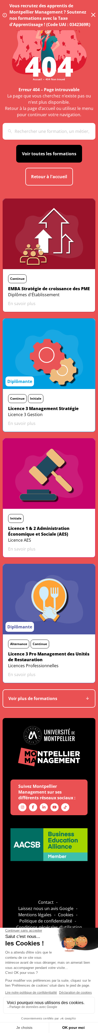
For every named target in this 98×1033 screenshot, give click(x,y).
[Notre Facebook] (33, 807)
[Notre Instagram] (22, 807)
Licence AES (19, 540)
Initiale (35, 398)
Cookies (65, 915)
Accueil (37, 79)
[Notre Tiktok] (65, 807)
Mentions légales (34, 915)
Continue (17, 278)
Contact (46, 902)
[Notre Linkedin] (44, 807)
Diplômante (19, 381)
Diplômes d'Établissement (34, 295)
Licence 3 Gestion (25, 414)
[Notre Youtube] (54, 807)
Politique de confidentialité (45, 921)
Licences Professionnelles (33, 666)
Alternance (18, 644)
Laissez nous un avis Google (45, 908)
